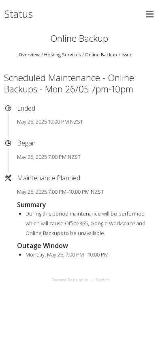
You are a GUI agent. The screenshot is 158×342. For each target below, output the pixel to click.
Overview (29, 54)
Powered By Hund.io (69, 279)
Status (18, 14)
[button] (150, 14)
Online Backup (79, 38)
